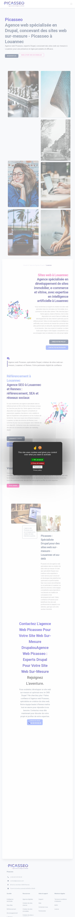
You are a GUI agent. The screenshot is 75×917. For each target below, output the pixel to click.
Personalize (37, 467)
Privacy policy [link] (37, 470)
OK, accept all (38, 460)
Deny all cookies (38, 463)
